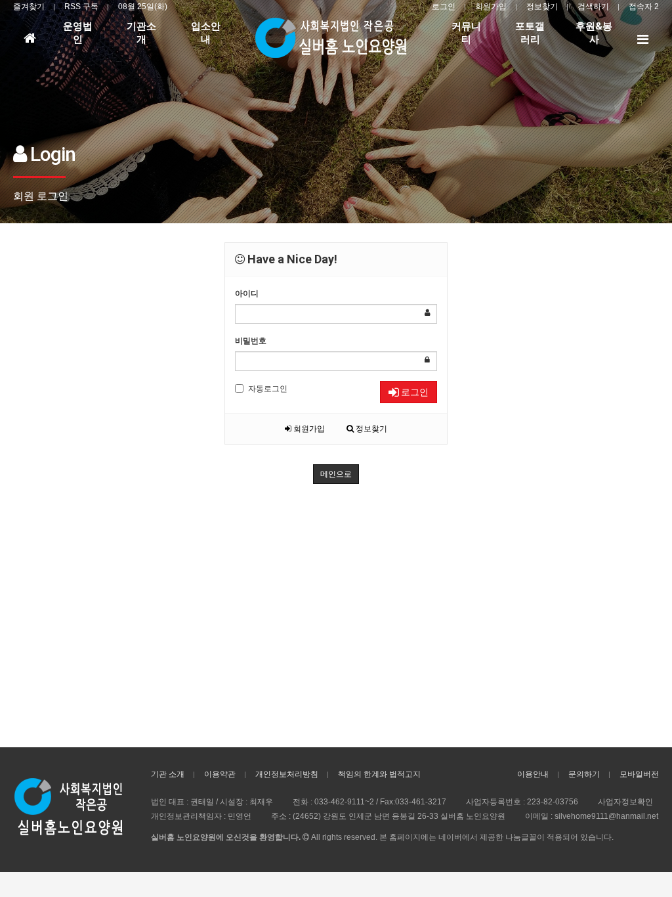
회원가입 (491, 6)
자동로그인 (267, 388)
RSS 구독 (81, 6)
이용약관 (220, 774)
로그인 (443, 6)
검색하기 (593, 6)
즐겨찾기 (29, 6)
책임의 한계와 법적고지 (379, 774)
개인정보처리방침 (286, 774)
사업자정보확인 (625, 801)
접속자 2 (644, 6)
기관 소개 (167, 774)
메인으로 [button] (336, 474)
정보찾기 (542, 6)
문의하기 (584, 774)
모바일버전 (639, 774)
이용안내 (533, 774)
